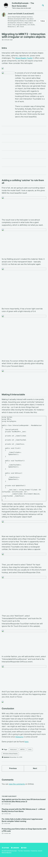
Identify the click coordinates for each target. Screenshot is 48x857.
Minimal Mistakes (6, 852)
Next (35, 768)
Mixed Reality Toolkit (24, 58)
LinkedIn (16, 848)
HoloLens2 (13, 749)
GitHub (6, 848)
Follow (43, 21)
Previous (13, 768)
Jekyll (39, 850)
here (26, 741)
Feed (24, 848)
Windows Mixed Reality (10, 753)
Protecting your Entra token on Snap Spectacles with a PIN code (24, 830)
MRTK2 (22, 749)
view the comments (17, 784)
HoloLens (19, 737)
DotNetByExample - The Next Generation (23, 5)
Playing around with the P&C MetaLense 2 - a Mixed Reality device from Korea (23, 810)
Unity (29, 749)
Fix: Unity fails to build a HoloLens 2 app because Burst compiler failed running (22, 820)
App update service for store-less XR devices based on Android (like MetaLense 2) (24, 800)
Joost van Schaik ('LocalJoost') (21, 13)
